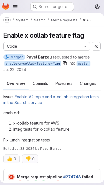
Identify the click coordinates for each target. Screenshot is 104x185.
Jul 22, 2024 (14, 69)
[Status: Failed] (11, 177)
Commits (40, 83)
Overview (16, 83)
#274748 (72, 176)
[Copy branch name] (65, 63)
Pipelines (63, 83)
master (83, 63)
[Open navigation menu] (15, 6)
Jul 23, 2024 (24, 148)
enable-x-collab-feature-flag (33, 63)
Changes (88, 83)
